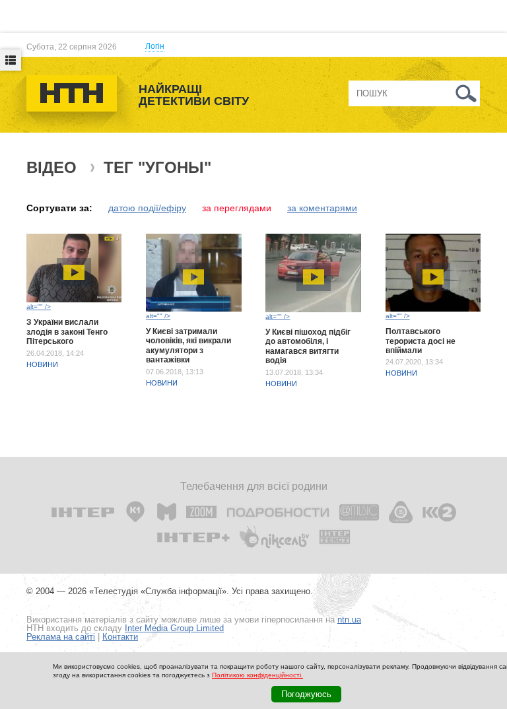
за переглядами (236, 208)
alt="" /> (38, 306)
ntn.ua (349, 620)
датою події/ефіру (147, 208)
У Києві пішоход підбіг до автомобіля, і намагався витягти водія (308, 346)
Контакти (120, 637)
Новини (42, 364)
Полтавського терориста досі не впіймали (421, 341)
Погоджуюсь (306, 694)
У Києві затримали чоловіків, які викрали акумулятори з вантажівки (188, 345)
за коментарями (322, 208)
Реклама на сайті (60, 637)
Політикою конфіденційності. (257, 675)
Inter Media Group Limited (174, 628)
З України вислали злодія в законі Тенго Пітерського (67, 332)
